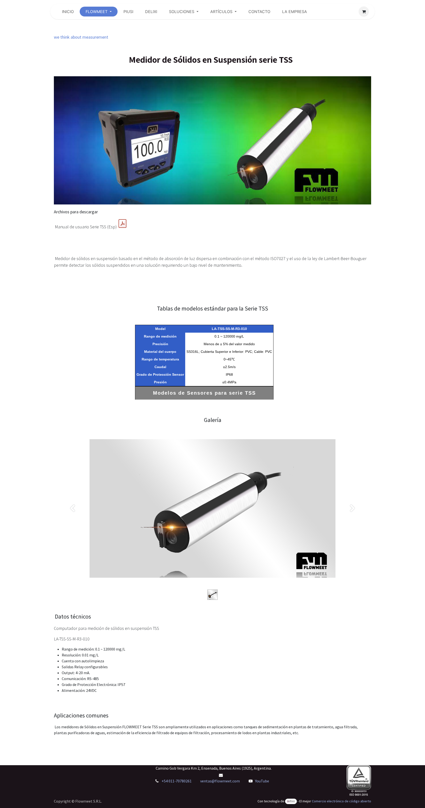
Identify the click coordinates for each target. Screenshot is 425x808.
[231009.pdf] (122, 223)
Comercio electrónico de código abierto (341, 801)
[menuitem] (68, 11)
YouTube (262, 780)
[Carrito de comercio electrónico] (364, 11)
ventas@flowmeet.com (220, 780)
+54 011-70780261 (177, 780)
